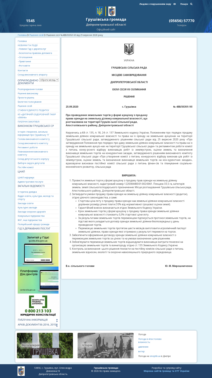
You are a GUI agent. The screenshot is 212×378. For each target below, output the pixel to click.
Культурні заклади (27, 207)
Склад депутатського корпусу (33, 158)
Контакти (23, 70)
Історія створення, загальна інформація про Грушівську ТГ (33, 133)
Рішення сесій (36, 35)
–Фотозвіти (24, 65)
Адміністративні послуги (30, 181)
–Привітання (24, 61)
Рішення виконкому (28, 93)
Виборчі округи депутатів (31, 163)
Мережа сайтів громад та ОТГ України (166, 370)
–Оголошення (25, 57)
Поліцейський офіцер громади (33, 224)
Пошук (184, 3)
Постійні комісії (26, 167)
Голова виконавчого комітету (34, 139)
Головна (22, 35)
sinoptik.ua (155, 356)
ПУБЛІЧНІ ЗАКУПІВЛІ (28, 121)
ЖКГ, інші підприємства (30, 220)
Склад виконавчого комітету (33, 143)
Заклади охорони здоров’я (32, 211)
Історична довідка (27, 191)
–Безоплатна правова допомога (35, 53)
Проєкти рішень (26, 97)
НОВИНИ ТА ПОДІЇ (28, 45)
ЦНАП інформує (26, 177)
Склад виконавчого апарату (32, 74)
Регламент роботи (28, 147)
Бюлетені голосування (29, 101)
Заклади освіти (26, 203)
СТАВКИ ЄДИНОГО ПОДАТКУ (33, 110)
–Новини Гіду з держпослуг (32, 48)
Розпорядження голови (30, 89)
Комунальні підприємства (31, 215)
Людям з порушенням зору (155, 3)
